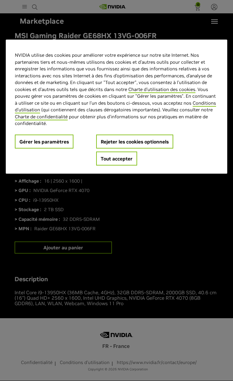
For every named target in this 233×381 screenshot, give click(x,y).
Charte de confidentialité (41, 116)
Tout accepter (117, 158)
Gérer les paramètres (44, 141)
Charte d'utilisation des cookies (161, 89)
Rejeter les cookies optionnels (135, 141)
